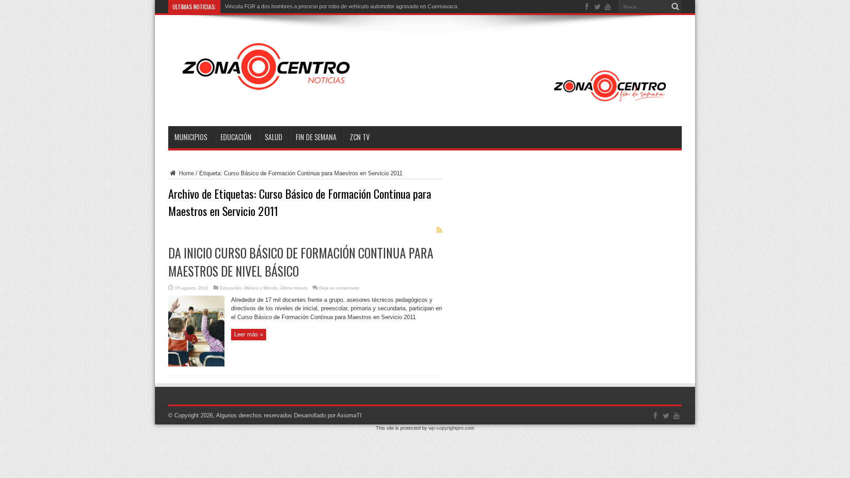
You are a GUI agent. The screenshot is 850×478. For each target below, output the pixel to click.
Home (185, 173)
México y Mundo (261, 287)
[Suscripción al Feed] (439, 230)
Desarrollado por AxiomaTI (328, 415)
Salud (273, 137)
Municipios (190, 137)
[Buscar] (675, 6)
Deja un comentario (339, 287)
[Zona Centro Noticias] (425, 104)
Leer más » (248, 334)
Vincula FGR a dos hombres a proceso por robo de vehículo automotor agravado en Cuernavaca (341, 7)
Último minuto (294, 287)
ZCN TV (360, 137)
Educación (235, 137)
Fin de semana (316, 137)
